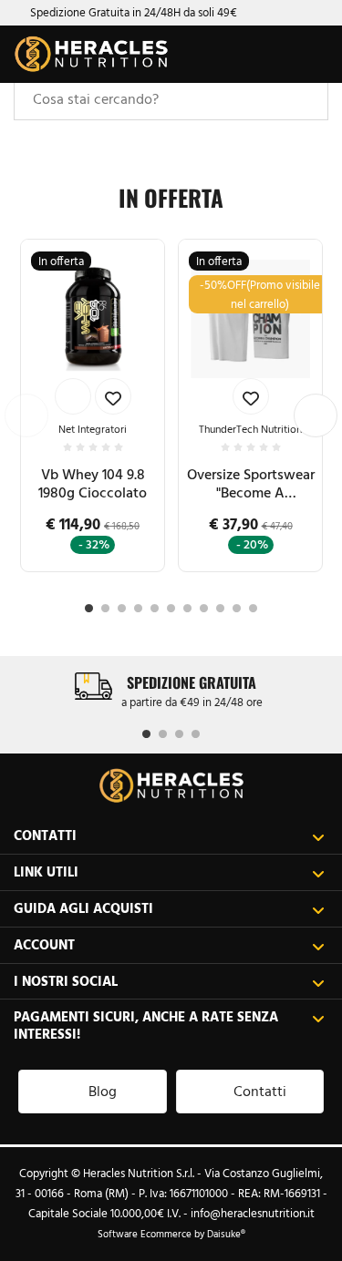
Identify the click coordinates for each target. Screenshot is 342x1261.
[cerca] (239, 57)
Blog (102, 1091)
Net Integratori (92, 429)
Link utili (46, 871)
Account (44, 944)
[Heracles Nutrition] (91, 54)
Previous (26, 415)
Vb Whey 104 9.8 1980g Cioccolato (92, 483)
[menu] (312, 55)
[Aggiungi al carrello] (73, 396)
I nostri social (66, 980)
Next (315, 415)
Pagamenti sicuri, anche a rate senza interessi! (146, 1025)
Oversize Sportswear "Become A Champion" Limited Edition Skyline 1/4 (251, 484)
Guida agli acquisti (83, 908)
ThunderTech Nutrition (250, 429)
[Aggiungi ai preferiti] (113, 396)
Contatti (45, 835)
